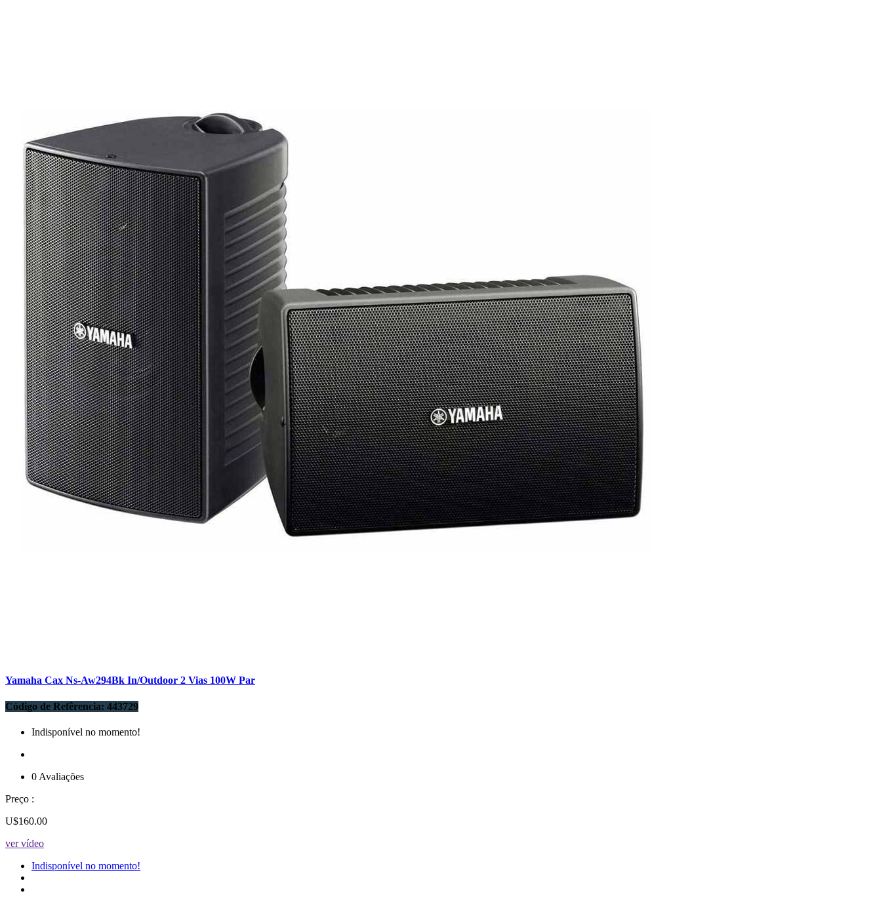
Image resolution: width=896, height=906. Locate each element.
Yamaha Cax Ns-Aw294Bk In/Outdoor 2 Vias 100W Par (130, 680)
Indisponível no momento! (85, 865)
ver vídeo (24, 843)
